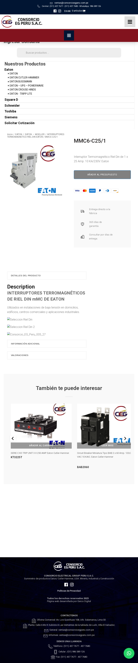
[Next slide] (125, 438)
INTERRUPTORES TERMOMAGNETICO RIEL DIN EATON (35, 135)
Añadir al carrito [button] (41, 445)
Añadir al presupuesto (102, 174)
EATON (18, 134)
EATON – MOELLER (35, 134)
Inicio (10, 134)
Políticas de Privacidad (69, 590)
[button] (129, 653)
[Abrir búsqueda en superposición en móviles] (69, 52)
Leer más (108, 445)
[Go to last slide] (13, 438)
